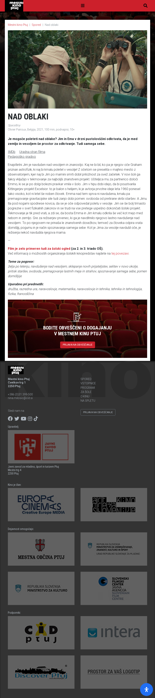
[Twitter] (16, 419)
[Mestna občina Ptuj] (41, 549)
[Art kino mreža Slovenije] (114, 504)
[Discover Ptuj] (41, 672)
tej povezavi (120, 253)
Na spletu (88, 400)
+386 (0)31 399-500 (20, 394)
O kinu (85, 396)
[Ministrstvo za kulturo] (41, 588)
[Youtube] (23, 419)
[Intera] (114, 632)
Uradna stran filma (32, 152)
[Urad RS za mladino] (114, 549)
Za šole (86, 392)
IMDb (11, 152)
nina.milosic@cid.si (20, 398)
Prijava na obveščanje (77, 344)
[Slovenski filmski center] (114, 588)
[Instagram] (30, 419)
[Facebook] (10, 419)
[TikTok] (36, 419)
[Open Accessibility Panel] (146, 689)
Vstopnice (88, 383)
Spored (36, 24)
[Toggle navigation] (82, 6)
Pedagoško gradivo (22, 157)
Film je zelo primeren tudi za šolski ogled (39, 249)
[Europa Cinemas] (41, 504)
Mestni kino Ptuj (18, 24)
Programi (88, 387)
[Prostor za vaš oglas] (114, 672)
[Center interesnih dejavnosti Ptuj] (41, 632)
